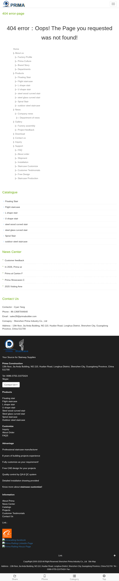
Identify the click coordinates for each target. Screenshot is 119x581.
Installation (23, 162)
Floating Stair (24, 77)
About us (19, 53)
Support (19, 146)
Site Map (92, 561)
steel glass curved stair (29, 97)
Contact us (20, 138)
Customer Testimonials (29, 170)
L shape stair (24, 85)
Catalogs (6, 507)
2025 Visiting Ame (13, 286)
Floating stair (8, 398)
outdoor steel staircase (29, 105)
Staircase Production (28, 178)
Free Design (24, 174)
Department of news (30, 117)
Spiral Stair (23, 101)
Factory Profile (25, 57)
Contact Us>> (11, 384)
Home (16, 49)
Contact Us (7, 516)
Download (20, 134)
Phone (45, 579)
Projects (6, 510)
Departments (24, 69)
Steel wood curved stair (13, 410)
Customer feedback (14, 260)
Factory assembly (26, 125)
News (18, 109)
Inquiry (18, 142)
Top (104, 579)
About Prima (8, 501)
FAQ (20, 150)
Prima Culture (24, 61)
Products (19, 73)
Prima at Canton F (14, 273)
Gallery (18, 121)
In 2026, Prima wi (13, 267)
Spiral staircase (9, 417)
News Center (8, 504)
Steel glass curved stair (13, 414)
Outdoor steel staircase (13, 420)
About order (23, 154)
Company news (25, 113)
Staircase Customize (28, 166)
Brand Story (23, 65)
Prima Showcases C (14, 280)
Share (15, 579)
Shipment (22, 158)
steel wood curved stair (29, 93)
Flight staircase (25, 81)
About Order (8, 432)
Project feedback (26, 130)
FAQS (5, 435)
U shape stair (24, 89)
